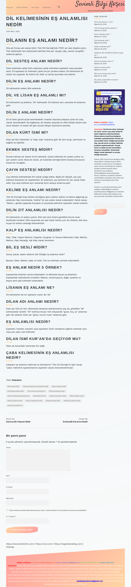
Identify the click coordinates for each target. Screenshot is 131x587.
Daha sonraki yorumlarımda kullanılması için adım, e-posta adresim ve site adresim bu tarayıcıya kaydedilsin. (48, 510)
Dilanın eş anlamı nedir (58, 396)
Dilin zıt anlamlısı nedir (34, 401)
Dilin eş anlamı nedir (15, 401)
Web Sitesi (10, 498)
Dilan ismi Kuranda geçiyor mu (18, 396)
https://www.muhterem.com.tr (20, 544)
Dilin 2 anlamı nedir (77, 396)
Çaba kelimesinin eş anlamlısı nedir (35, 386)
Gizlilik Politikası (22, 7)
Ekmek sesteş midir (53, 401)
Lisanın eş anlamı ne (15, 405)
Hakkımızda (46, 7)
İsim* (8, 476)
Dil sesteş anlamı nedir (16, 391)
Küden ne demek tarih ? (102, 47)
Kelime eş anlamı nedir (72, 401)
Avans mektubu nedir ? (102, 34)
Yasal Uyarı (35, 7)
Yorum (8, 447)
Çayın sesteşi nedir (59, 386)
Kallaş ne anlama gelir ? (102, 67)
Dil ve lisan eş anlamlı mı (36, 391)
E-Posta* (9, 487)
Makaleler (17, 380)
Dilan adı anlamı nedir (57, 391)
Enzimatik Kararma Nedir (75, 421)
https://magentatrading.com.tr (68, 544)
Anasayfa (9, 7)
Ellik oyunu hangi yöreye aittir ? (105, 73)
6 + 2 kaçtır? (11, 516)
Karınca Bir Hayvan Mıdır (18, 421)
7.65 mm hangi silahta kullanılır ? (105, 28)
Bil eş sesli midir (13, 386)
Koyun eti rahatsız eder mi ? (104, 61)
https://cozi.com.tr (45, 544)
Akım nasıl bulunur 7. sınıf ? (103, 22)
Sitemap (10, 547)
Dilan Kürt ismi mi (39, 396)
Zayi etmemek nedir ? (102, 40)
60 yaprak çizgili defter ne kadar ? (106, 80)
